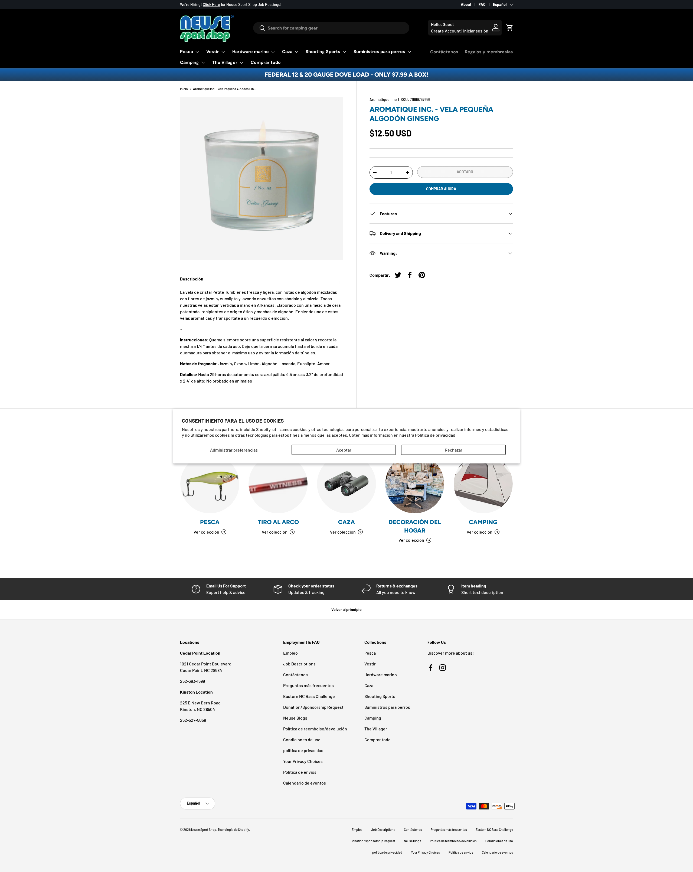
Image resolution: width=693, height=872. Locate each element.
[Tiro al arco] (278, 483)
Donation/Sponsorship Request (313, 707)
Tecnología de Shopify (233, 829)
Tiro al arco (278, 522)
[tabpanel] (261, 336)
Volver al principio (346, 609)
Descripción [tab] (191, 278)
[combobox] (331, 28)
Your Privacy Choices (303, 761)
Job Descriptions (299, 663)
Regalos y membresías (489, 52)
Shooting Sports (323, 51)
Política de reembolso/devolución (315, 728)
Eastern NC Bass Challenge (309, 696)
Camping (189, 62)
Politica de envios (299, 772)
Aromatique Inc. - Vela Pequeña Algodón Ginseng (225, 88)
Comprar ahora (441, 189)
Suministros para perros (379, 51)
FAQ (482, 4)
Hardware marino (250, 51)
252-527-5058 (193, 720)
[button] (510, 28)
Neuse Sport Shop (203, 829)
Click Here (211, 4)
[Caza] (346, 483)
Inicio (184, 88)
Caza (287, 51)
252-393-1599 (192, 681)
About (466, 4)
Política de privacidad (435, 434)
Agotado (465, 171)
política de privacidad (303, 750)
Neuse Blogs (295, 717)
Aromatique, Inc (383, 99)
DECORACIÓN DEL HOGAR (414, 526)
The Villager (224, 62)
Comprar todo (266, 62)
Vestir (212, 51)
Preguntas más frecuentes (308, 685)
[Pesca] (209, 483)
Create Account (446, 30)
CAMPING (483, 522)
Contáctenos (444, 52)
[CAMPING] (483, 483)
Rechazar (453, 449)
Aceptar (343, 449)
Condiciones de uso (302, 739)
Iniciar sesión (475, 30)
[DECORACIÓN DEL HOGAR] (414, 483)
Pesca (186, 51)
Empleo (290, 652)
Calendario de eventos (304, 782)
